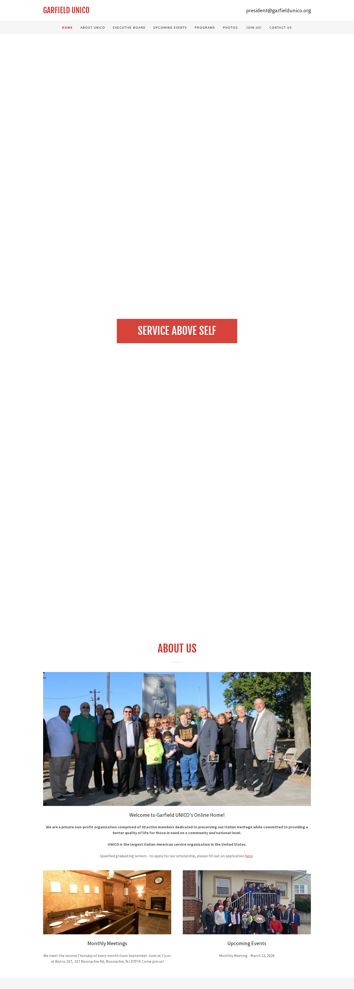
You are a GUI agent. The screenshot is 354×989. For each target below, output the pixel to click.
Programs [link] (205, 27)
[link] (110, 11)
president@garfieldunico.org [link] (278, 10)
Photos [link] (230, 27)
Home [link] (67, 27)
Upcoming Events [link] (170, 27)
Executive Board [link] (129, 27)
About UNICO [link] (92, 27)
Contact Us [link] (280, 27)
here (249, 855)
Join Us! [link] (254, 27)
